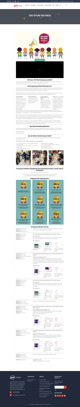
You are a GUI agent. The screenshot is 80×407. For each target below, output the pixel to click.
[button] (62, 5)
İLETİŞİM (57, 5)
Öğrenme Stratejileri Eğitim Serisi (45, 391)
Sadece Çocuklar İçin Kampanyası (31, 380)
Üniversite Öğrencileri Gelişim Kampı (45, 393)
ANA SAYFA (27, 5)
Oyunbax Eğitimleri (42, 379)
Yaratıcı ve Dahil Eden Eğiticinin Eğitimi (46, 383)
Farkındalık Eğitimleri (43, 396)
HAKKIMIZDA (33, 5)
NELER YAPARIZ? (40, 5)
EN (60, 5)
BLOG (53, 5)
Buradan (35, 248)
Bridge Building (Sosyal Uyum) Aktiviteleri (44, 389)
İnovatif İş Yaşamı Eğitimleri (44, 386)
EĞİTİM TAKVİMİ (48, 5)
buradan (47, 165)
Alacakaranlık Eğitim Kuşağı (44, 381)
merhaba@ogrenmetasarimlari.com (19, 395)
